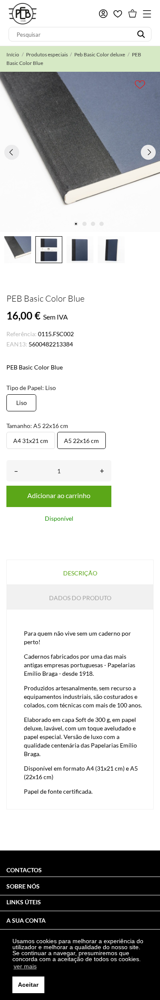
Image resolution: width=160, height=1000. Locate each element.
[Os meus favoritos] (117, 14)
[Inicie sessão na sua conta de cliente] (103, 13)
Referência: (21, 333)
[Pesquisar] (141, 34)
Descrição (80, 573)
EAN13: (16, 344)
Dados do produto (80, 597)
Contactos (24, 870)
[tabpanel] (80, 152)
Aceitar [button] (28, 984)
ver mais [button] (25, 966)
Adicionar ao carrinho (58, 495)
